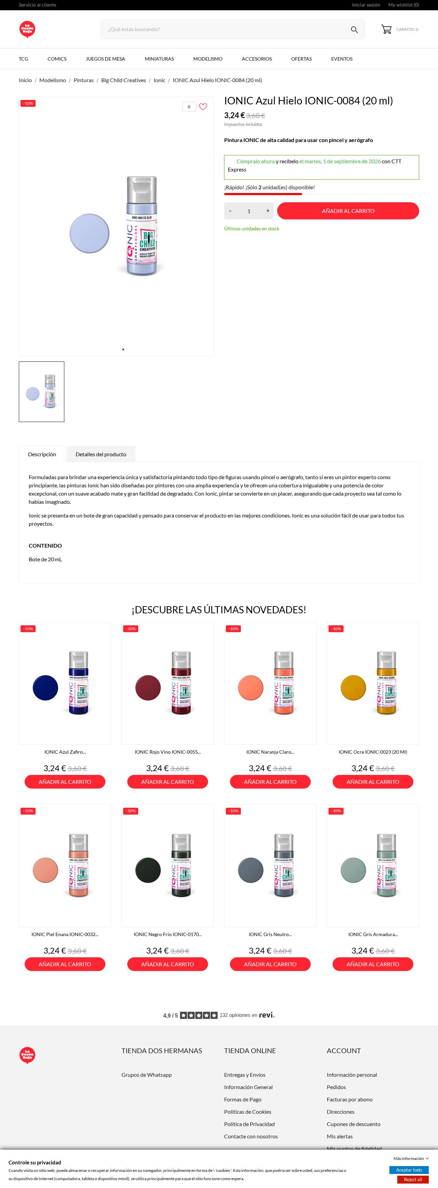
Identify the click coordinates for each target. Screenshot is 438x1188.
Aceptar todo (409, 1170)
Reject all (413, 1179)
